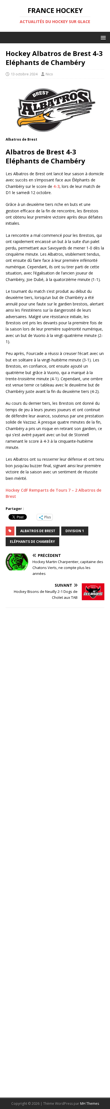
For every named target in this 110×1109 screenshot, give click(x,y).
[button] (102, 37)
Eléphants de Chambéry (32, 541)
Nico (49, 74)
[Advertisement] (55, 850)
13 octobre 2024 (24, 74)
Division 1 (74, 530)
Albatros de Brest (37, 530)
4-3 (56, 186)
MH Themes (89, 1103)
